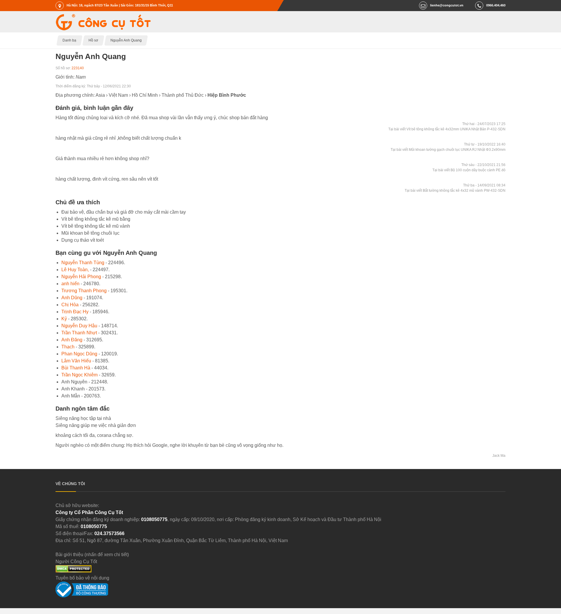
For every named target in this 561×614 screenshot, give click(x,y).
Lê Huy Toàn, (75, 269)
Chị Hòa (70, 304)
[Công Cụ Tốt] (103, 28)
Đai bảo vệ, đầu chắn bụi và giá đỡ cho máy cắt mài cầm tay (123, 212)
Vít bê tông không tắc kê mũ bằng (95, 219)
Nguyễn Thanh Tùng (82, 262)
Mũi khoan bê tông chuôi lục (90, 233)
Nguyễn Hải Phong (81, 276)
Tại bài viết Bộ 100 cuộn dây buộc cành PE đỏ (468, 170)
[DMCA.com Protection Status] (73, 570)
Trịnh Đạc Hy (75, 311)
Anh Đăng (71, 339)
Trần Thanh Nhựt (79, 332)
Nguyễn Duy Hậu (79, 325)
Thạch (68, 346)
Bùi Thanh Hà (75, 367)
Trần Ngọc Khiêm (79, 374)
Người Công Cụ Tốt (76, 561)
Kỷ (64, 318)
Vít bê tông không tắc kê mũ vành (95, 226)
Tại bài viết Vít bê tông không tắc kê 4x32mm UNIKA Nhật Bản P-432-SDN (446, 129)
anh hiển (70, 283)
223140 (78, 68)
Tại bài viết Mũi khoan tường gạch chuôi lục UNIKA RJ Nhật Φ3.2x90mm (448, 150)
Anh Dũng (71, 297)
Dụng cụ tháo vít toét (82, 240)
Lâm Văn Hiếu (76, 360)
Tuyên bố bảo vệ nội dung (82, 577)
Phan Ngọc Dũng (79, 353)
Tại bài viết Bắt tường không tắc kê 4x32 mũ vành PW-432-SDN (455, 190)
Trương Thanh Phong (84, 290)
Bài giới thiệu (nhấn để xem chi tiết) (92, 554)
